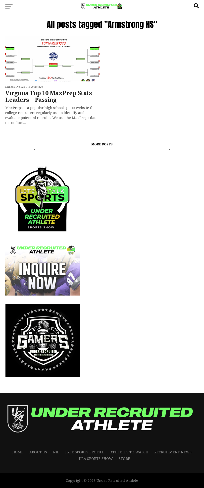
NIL (56, 452)
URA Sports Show (96, 458)
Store (124, 458)
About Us (38, 452)
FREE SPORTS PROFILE (84, 452)
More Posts (102, 144)
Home (17, 452)
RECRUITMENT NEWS (173, 452)
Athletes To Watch (129, 452)
